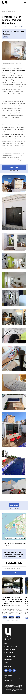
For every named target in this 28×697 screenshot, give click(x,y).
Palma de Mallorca (15, 31)
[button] (7, 620)
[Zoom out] (24, 517)
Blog (5, 643)
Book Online (14, 167)
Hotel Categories (9, 649)
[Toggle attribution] (24, 538)
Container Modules (16, 552)
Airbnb (8, 552)
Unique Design (8, 556)
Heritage (11, 617)
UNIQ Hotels (19, 26)
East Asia (17, 605)
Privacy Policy (8, 659)
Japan (12, 605)
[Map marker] (14, 525)
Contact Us (7, 666)
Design (5, 36)
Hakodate (7, 605)
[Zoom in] (24, 515)
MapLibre (21, 538)
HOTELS (4, 9)
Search (14, 573)
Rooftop (14, 554)
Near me (14, 646)
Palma (10, 554)
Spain (22, 31)
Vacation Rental (16, 556)
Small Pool (20, 554)
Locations (7, 646)
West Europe (6, 33)
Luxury (18, 617)
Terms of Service (9, 656)
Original (6, 554)
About (6, 662)
